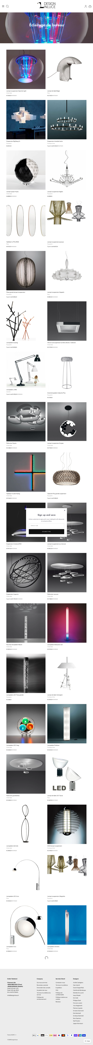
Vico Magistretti (77, 1005)
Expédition (59, 987)
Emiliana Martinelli (78, 1016)
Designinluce (14, 1039)
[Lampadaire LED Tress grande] (26, 673)
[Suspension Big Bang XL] (26, 119)
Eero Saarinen (77, 1018)
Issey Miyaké (76, 995)
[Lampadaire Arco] (26, 925)
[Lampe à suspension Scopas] (66, 421)
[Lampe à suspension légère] (66, 170)
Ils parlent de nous (42, 990)
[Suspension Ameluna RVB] (26, 522)
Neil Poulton (76, 1021)
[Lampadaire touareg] (26, 321)
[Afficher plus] (46, 958)
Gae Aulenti (76, 985)
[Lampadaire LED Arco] (26, 874)
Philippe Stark (77, 1000)
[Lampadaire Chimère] (66, 925)
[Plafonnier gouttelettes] (26, 774)
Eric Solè (75, 998)
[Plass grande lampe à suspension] (26, 270)
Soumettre (46, 531)
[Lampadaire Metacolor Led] (66, 623)
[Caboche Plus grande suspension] (66, 472)
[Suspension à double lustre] (66, 119)
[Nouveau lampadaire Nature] (26, 623)
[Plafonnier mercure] (66, 572)
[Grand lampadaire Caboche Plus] (66, 371)
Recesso (58, 1002)
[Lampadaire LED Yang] (26, 723)
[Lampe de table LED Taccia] (66, 774)
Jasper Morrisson (78, 1023)
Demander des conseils (43, 987)
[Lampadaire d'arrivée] (26, 824)
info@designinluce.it (13, 995)
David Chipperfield (78, 987)
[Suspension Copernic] (26, 572)
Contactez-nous (60, 982)
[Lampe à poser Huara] (26, 170)
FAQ (57, 990)
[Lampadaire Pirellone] (66, 723)
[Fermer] (65, 510)
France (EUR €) (11, 1035)
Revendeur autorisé (42, 985)
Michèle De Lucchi (78, 993)
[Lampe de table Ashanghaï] (66, 673)
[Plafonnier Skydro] (26, 421)
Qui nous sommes (42, 982)
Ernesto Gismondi (78, 1010)
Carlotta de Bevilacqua (79, 990)
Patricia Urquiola (77, 1008)
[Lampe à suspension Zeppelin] (66, 270)
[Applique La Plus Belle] (26, 220)
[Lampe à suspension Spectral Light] (26, 69)
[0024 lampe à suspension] (66, 824)
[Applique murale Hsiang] (26, 472)
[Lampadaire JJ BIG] (26, 370)
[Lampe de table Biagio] (66, 69)
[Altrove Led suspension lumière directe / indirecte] (66, 321)
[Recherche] (7, 6)
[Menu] (3, 6)
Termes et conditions (62, 985)
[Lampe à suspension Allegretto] (66, 874)
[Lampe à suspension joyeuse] (66, 220)
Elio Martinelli (77, 1013)
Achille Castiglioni (78, 982)
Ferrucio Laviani (77, 1003)
